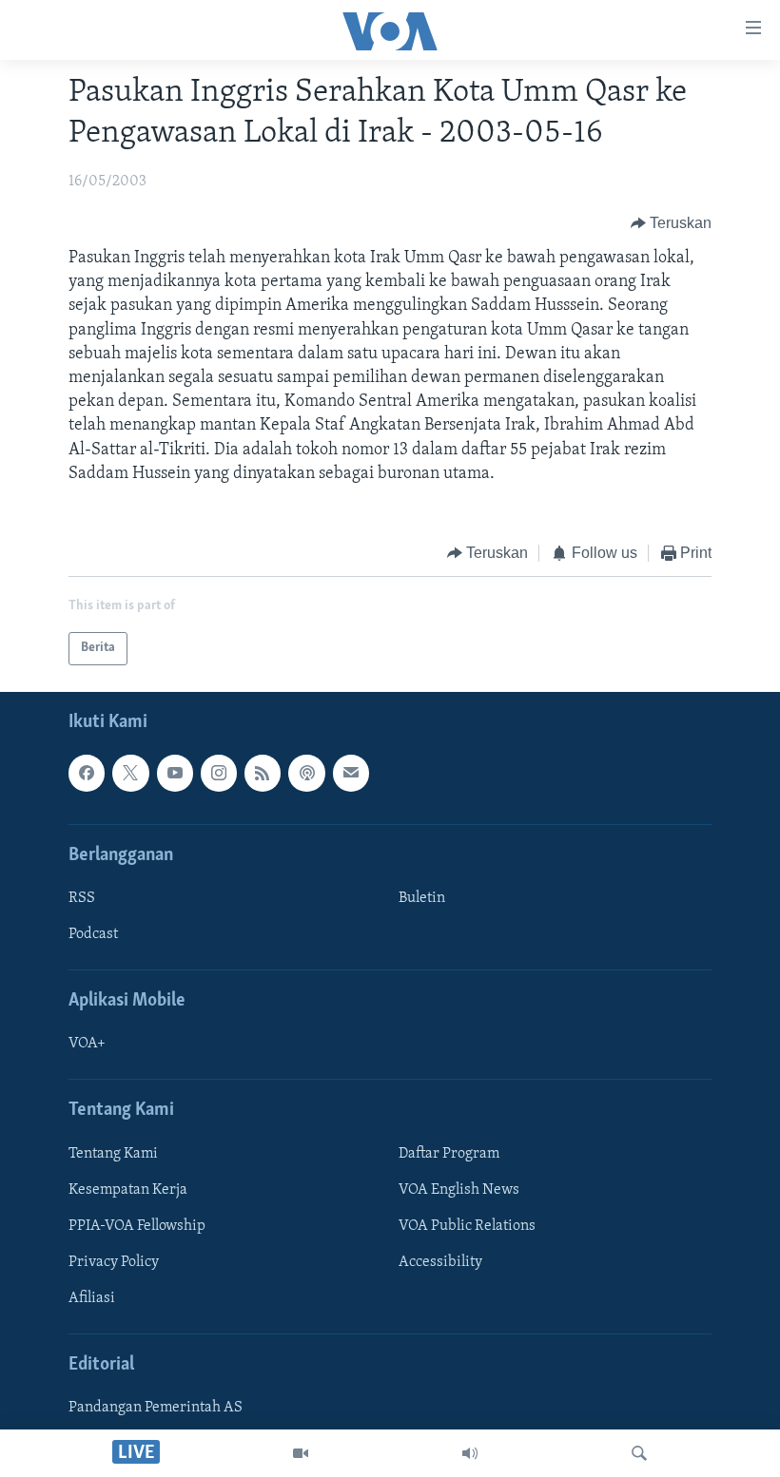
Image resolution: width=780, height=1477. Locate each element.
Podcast (93, 934)
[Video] (300, 1453)
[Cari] (639, 1453)
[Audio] (469, 1453)
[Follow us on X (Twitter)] (130, 773)
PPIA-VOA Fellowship (136, 1225)
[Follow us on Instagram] (219, 773)
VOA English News (459, 1189)
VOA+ (87, 1043)
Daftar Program (449, 1152)
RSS (81, 897)
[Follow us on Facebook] (86, 773)
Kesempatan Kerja (127, 1189)
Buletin (422, 897)
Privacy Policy (113, 1261)
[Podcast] (306, 773)
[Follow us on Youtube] (175, 773)
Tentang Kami (113, 1152)
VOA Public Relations (467, 1225)
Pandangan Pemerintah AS (155, 1407)
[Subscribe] (351, 773)
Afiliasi (91, 1297)
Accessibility (440, 1261)
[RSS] (262, 773)
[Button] (671, 223)
